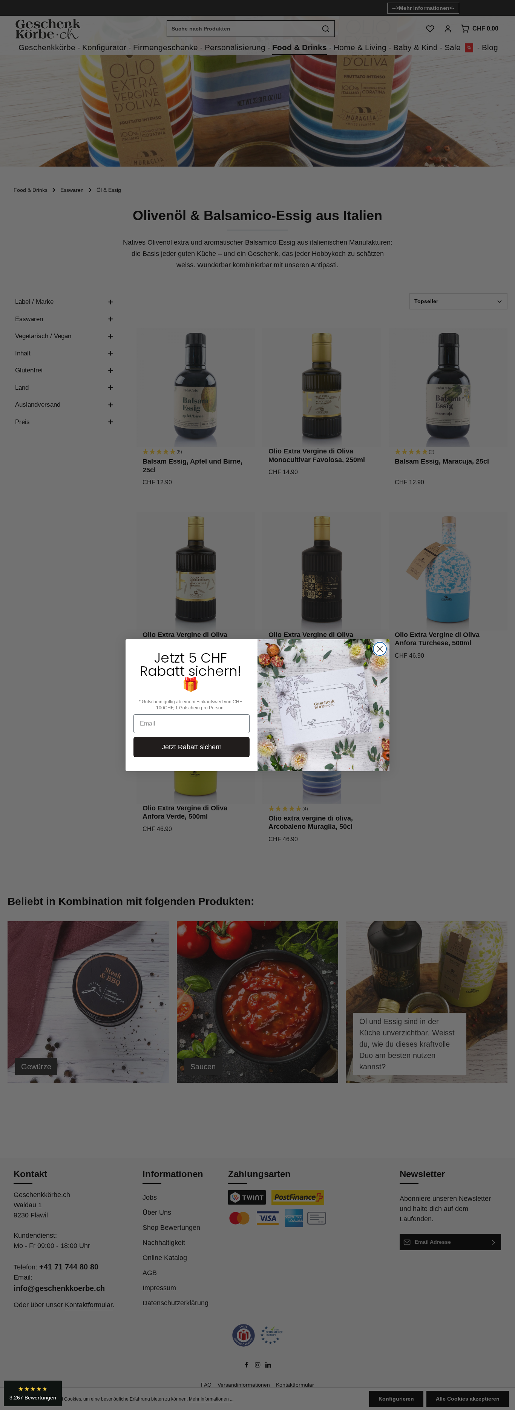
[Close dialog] (379, 648)
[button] (33, 1393)
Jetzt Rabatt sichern (192, 747)
